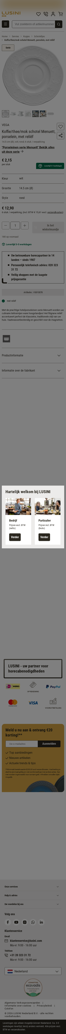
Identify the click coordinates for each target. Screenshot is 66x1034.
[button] (18, 521)
